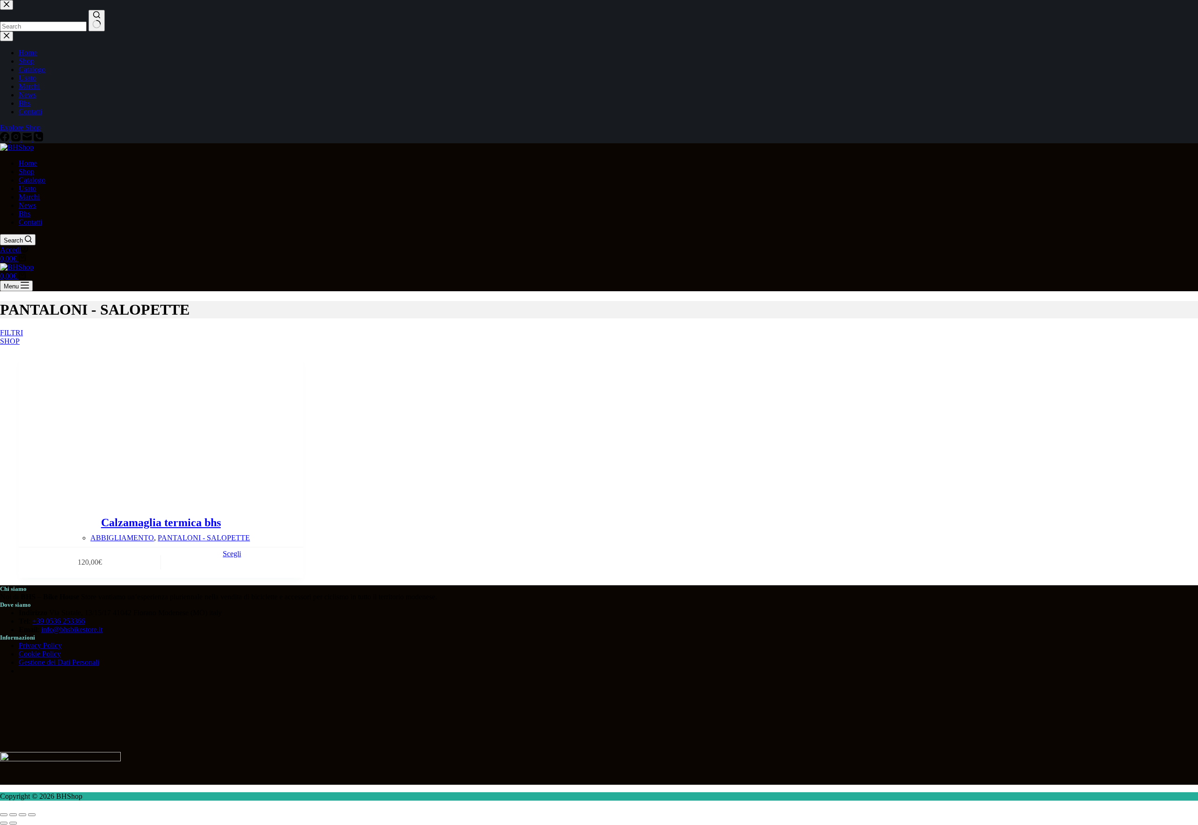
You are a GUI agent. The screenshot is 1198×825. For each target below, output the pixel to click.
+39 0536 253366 (58, 621)
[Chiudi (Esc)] (32, 814)
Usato (27, 188)
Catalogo (32, 180)
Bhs (24, 214)
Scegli (232, 554)
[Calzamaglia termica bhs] (161, 424)
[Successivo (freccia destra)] (13, 823)
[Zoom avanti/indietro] (3, 814)
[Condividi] (22, 814)
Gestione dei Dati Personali (59, 662)
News (27, 205)
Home (28, 163)
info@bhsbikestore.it (71, 629)
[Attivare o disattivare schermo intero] (13, 814)
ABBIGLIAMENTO (122, 538)
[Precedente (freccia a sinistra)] (3, 823)
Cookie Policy (40, 654)
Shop (26, 172)
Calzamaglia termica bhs (161, 522)
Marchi (29, 197)
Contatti (30, 222)
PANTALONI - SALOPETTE (204, 538)
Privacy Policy (40, 645)
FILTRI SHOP (7, 336)
